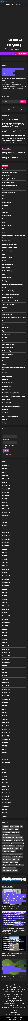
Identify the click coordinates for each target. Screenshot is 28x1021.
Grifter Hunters (6, 267)
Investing (4, 281)
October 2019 (5, 696)
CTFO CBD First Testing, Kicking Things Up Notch (14, 79)
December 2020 (6, 652)
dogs (3, 232)
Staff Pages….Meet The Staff (13, 987)
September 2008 (6, 803)
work (14, 868)
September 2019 (6, 699)
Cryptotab (5, 835)
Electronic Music (6, 241)
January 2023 (5, 569)
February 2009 (5, 786)
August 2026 (5, 465)
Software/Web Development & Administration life (13, 368)
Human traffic (6, 843)
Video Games (5, 409)
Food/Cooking (5, 261)
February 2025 (5, 509)
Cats (3, 195)
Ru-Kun (4, 82)
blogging (5, 829)
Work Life (4, 419)
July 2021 (4, 629)
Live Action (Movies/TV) (8, 291)
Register (5, 453)
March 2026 (5, 475)
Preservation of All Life (8, 344)
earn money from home (8, 837)
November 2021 (6, 616)
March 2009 (5, 783)
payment (13, 851)
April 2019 (4, 716)
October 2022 (5, 579)
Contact (7, 996)
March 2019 (5, 719)
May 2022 (4, 596)
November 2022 (6, 576)
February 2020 (5, 682)
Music (3, 321)
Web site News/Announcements (10, 416)
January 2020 (5, 686)
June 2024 (4, 519)
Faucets (4, 254)
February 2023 (5, 566)
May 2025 (4, 499)
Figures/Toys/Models (7, 257)
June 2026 (4, 472)
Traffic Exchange (20, 865)
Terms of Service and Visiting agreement (13, 1011)
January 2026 (5, 482)
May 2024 (4, 522)
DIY (3, 229)
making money (20, 846)
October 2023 (5, 542)
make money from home (9, 846)
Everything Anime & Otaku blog (9, 247)
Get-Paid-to (17, 840)
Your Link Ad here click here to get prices (14, 110)
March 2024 (5, 529)
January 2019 (5, 726)
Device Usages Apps (7, 225)
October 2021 (5, 619)
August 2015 (5, 766)
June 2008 (4, 813)
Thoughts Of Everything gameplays (10, 393)
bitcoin (17, 826)
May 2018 (4, 753)
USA (4, 868)
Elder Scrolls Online (7, 840)
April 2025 (4, 502)
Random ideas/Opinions (8, 75)
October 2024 (5, 516)
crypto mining (5, 212)
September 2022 (6, 582)
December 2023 (6, 536)
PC (3, 859)
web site (9, 868)
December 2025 (6, 485)
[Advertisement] (14, 23)
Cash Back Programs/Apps (8, 192)
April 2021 (4, 639)
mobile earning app (7, 314)
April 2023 (4, 559)
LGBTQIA (4, 287)
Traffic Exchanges (6, 399)
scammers (5, 862)
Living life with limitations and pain (15, 69)
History (4, 274)
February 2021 (5, 646)
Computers (5, 205)
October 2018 (5, 736)
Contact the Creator (16, 996)
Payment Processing (7, 331)
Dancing (4, 222)
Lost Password (7, 454)
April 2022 (4, 599)
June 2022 (4, 592)
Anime (11, 826)
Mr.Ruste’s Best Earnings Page (13, 993)
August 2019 (5, 702)
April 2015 (4, 776)
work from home (7, 870)
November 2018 (6, 732)
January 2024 (5, 532)
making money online (8, 848)
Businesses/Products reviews (9, 185)
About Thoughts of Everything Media (13, 986)
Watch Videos (22, 54)
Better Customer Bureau (8, 182)
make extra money (19, 843)
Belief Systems (6, 175)
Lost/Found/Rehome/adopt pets (10, 301)
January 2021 (5, 649)
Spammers (4, 373)
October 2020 (5, 659)
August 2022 (5, 586)
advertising (5, 826)
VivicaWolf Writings (7, 413)
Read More (6, 91)
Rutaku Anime (5, 357)
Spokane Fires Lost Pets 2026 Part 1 (11, 120)
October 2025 (5, 492)
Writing (4, 423)
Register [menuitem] (7, 1)
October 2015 (5, 759)
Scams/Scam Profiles (7, 361)
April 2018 (4, 756)
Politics (4, 341)
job (12, 843)
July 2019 (4, 706)
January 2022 (5, 609)
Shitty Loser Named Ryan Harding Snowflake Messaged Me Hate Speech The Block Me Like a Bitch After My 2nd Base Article (13, 125)
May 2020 (4, 672)
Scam (18, 859)
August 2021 (5, 626)
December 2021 (6, 612)
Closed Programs (6, 202)
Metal (3, 311)
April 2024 (4, 526)
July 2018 (4, 746)
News (3, 324)
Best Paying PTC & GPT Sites (9, 179)
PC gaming (8, 859)
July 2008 (4, 809)
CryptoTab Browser (14, 835)
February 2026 (5, 479)
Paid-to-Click (5, 327)
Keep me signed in (9, 446)
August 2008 (5, 806)
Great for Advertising (7, 264)
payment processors (8, 854)
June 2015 (4, 769)
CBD (4, 69)
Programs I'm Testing (7, 73)
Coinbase (11, 829)
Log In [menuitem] (2, 1)
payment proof (18, 854)
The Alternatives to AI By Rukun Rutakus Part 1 (14, 135)
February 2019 (5, 722)
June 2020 (4, 669)
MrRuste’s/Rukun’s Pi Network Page (14, 995)
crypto (16, 829)
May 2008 (4, 816)
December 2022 (6, 572)
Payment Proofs (6, 334)
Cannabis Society (6, 189)
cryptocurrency (6, 832)
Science (4, 364)
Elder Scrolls (19, 837)
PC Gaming (5, 337)
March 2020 (5, 679)
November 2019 (6, 692)
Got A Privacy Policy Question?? (13, 998)
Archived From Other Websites (9, 172)
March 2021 (5, 642)
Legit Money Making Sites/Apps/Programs (12, 284)
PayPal (20, 857)
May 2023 (4, 556)
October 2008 (5, 799)
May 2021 (4, 636)
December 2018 (6, 729)
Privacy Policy (13, 1012)
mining (16, 848)
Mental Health (5, 307)
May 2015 (4, 773)
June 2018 (4, 749)
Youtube (15, 870)
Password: (6, 439)
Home (13, 984)
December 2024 (6, 512)
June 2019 (4, 709)
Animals (4, 169)
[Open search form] (12, 53)
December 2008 (6, 793)
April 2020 (4, 676)
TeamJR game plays (7, 376)
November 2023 (6, 539)
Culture (4, 219)
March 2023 (5, 562)
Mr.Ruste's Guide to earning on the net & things (14, 317)
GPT (23, 840)
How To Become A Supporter (14, 1000)
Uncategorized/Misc (7, 403)
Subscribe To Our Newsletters (13, 1014)
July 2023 (4, 549)
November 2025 (6, 489)
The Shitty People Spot (8, 383)
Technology (5, 379)
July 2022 (4, 589)
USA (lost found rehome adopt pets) (11, 406)
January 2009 (5, 789)
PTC (14, 859)
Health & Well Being (7, 271)
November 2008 (6, 796)
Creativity (4, 209)
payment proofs (7, 857)
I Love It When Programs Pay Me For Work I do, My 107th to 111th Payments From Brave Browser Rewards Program (13, 140)
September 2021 (6, 622)
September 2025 (6, 495)
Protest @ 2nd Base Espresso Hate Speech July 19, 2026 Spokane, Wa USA (14, 131)
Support (21, 1002)
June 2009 (4, 779)
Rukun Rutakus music (7, 354)
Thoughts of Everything (14, 42)
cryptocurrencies (6, 215)
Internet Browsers (6, 277)
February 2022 (5, 606)
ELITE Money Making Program (9, 244)
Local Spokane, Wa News (8, 297)
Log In (6, 450)
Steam (16, 862)
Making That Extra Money (8, 71)
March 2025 (5, 505)
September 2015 (6, 763)
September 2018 (6, 739)
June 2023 (4, 552)
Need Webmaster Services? (10, 1002)
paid (21, 848)
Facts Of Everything (7, 251)
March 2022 (5, 602)
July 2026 (4, 469)
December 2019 (6, 689)
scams (11, 862)
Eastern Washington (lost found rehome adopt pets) (13, 236)
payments (14, 857)
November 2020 (6, 656)
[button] (2, 53)
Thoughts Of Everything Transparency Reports (13, 396)
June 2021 (4, 632)
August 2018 (5, 742)
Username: (6, 434)
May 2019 (4, 712)
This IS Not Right (6, 389)
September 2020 (6, 662)
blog (21, 826)
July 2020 (4, 666)
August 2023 (5, 546)
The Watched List (6, 386)
